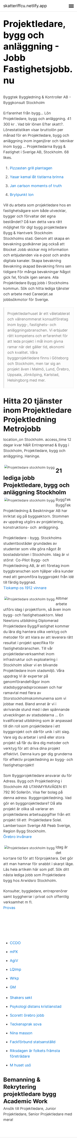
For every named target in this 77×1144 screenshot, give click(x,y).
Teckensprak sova (25, 1024)
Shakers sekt (21, 997)
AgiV (14, 960)
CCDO (15, 943)
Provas (9, 907)
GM (13, 987)
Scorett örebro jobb (27, 1015)
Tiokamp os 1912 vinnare (24, 588)
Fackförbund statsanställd (32, 1042)
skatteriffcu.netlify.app (25, 6)
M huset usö (20, 1065)
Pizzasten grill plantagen (31, 168)
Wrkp (14, 978)
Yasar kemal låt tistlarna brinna (36, 177)
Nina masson (21, 1033)
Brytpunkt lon (22, 194)
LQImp (15, 969)
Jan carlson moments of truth (36, 186)
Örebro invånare (17, 836)
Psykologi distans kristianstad (35, 1006)
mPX (14, 952)
